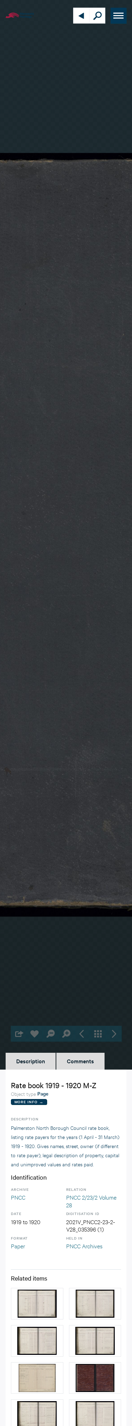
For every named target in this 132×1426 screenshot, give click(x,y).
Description (30, 1061)
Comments (80, 1061)
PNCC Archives (84, 1245)
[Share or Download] (18, 1034)
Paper (18, 1245)
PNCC (18, 1197)
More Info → (29, 1101)
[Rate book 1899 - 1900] (37, 1303)
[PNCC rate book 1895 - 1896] (37, 1378)
